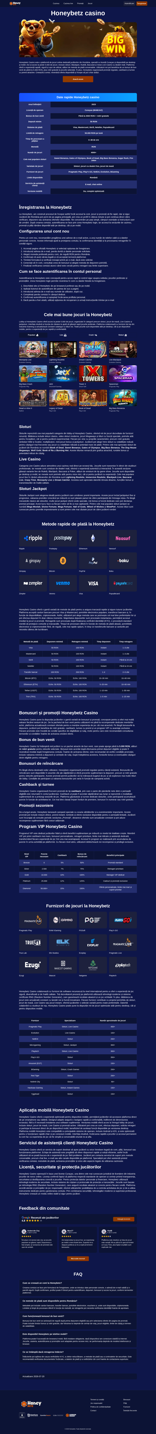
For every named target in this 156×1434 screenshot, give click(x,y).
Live (61, 335)
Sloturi (121, 335)
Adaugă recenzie (123, 1219)
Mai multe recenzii (78, 1259)
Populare (31, 335)
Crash (91, 335)
